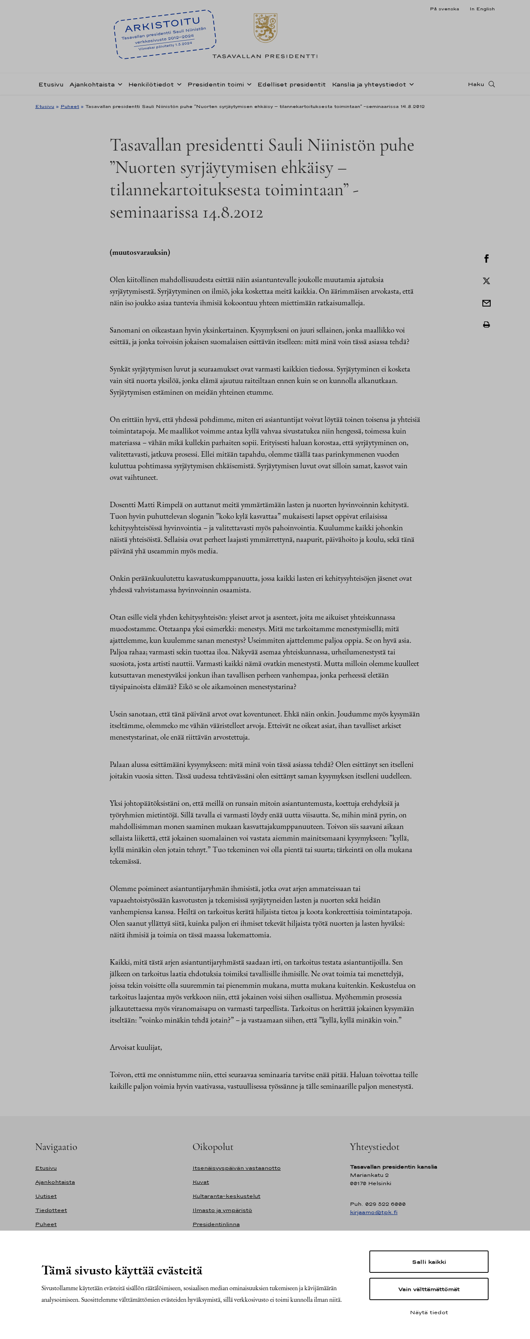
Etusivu (51, 84)
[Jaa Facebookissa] (486, 258)
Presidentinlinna (216, 1224)
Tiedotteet (51, 1210)
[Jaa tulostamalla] (486, 325)
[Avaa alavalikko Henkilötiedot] (177, 84)
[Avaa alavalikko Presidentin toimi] (247, 84)
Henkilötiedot (151, 84)
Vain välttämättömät (429, 1289)
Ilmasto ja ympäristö (222, 1210)
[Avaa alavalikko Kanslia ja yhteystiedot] (410, 84)
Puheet (69, 106)
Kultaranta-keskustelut (226, 1196)
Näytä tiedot (429, 1312)
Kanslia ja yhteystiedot (369, 84)
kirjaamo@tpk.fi (374, 1212)
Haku (476, 84)
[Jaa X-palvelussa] (486, 280)
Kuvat (201, 1182)
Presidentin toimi (215, 84)
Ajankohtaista (92, 84)
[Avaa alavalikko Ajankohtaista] (118, 84)
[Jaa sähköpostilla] (486, 302)
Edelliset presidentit (291, 84)
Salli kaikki (429, 1261)
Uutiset (46, 1196)
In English (482, 9)
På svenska (444, 9)
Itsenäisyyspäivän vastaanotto (237, 1167)
